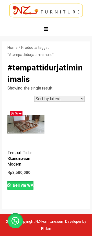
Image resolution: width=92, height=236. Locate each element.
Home (12, 47)
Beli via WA (22, 185)
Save (18, 113)
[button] (15, 220)
